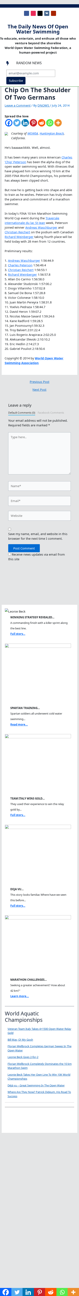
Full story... (17, 634)
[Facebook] (8, 125)
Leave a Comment (18, 105)
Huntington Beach (52, 133)
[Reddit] (41, 125)
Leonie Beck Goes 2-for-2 (23, 1057)
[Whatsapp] (50, 125)
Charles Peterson (20, 265)
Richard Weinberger (19, 237)
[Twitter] (17, 125)
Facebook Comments (51, 412)
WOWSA (32, 133)
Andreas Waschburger (41, 227)
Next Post (39, 389)
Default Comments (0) (21, 412)
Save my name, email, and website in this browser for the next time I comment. (37, 536)
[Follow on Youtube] (53, 13)
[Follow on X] (40, 13)
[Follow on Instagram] (33, 13)
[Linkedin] (25, 125)
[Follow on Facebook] (26, 13)
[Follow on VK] (46, 13)
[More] (58, 125)
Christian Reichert (17, 232)
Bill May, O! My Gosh (20, 1040)
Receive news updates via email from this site (36, 556)
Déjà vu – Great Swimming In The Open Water (36, 1085)
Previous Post (39, 381)
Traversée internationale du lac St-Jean (32, 220)
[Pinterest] (33, 125)
